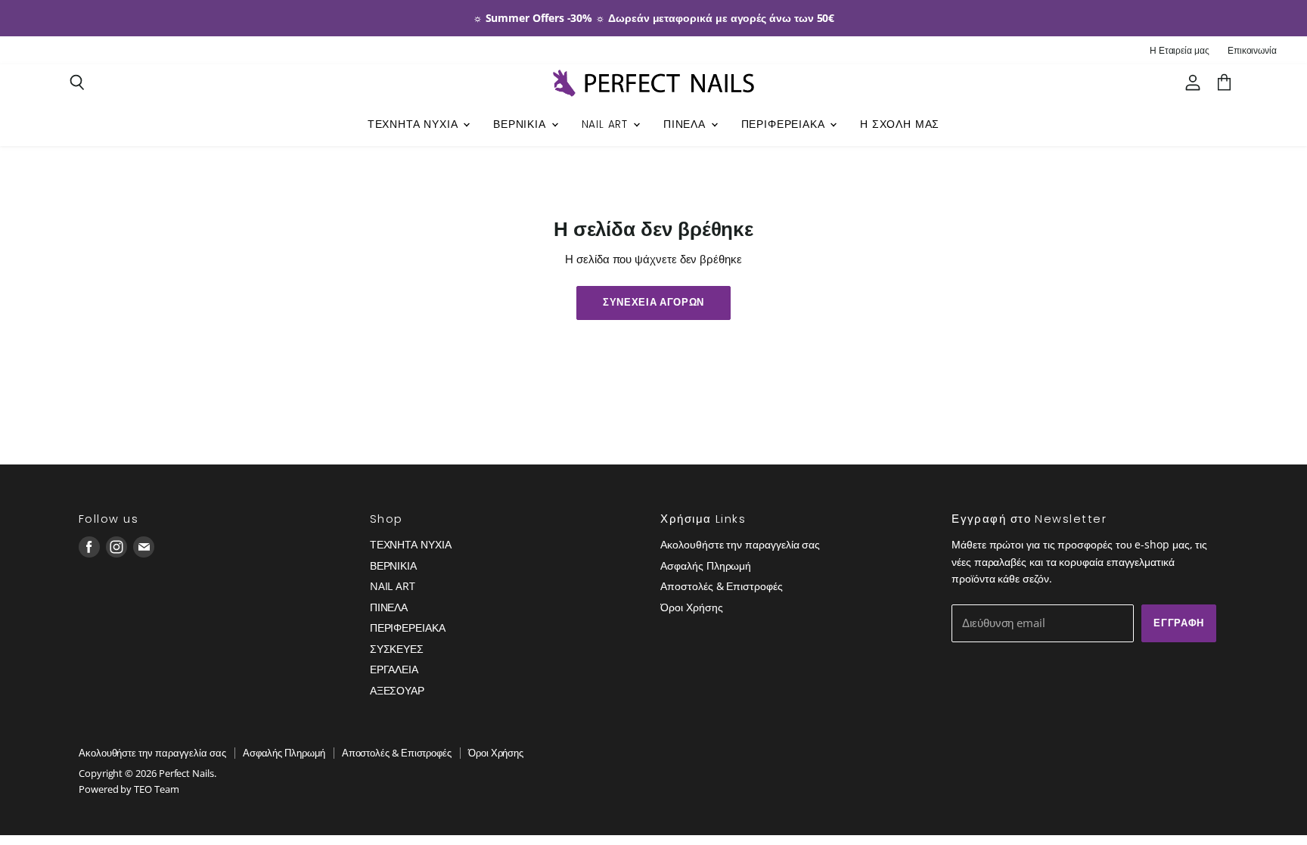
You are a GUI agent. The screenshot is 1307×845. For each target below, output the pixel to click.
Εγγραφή (1178, 623)
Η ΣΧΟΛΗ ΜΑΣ (899, 124)
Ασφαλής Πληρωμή (705, 565)
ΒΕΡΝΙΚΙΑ (521, 124)
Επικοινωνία (1252, 50)
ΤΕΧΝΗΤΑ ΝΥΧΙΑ (415, 124)
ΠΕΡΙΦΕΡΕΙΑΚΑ (785, 124)
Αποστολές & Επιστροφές (721, 586)
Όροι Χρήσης (691, 607)
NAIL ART (607, 124)
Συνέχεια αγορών (653, 302)
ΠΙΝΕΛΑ (686, 124)
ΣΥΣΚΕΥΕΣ (397, 649)
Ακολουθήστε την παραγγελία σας (740, 544)
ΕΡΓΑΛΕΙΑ (394, 669)
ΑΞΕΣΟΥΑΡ (397, 690)
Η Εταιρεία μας (1179, 50)
